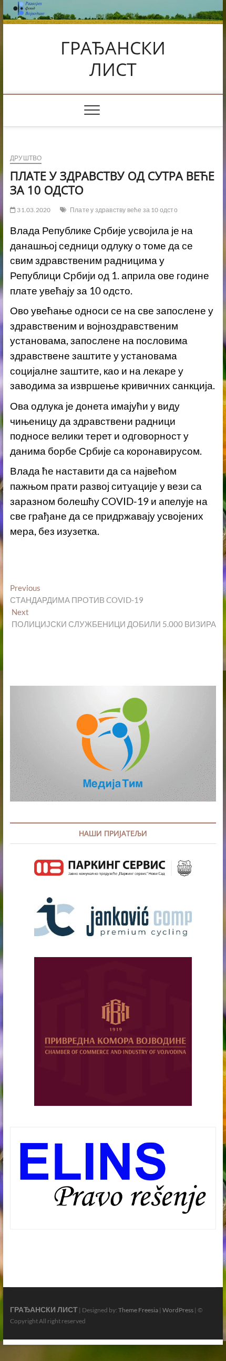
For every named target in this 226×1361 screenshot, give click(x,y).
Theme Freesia (138, 1310)
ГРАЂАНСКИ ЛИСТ (113, 59)
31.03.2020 (33, 210)
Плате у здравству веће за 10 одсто (124, 210)
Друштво (26, 158)
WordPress (177, 1310)
